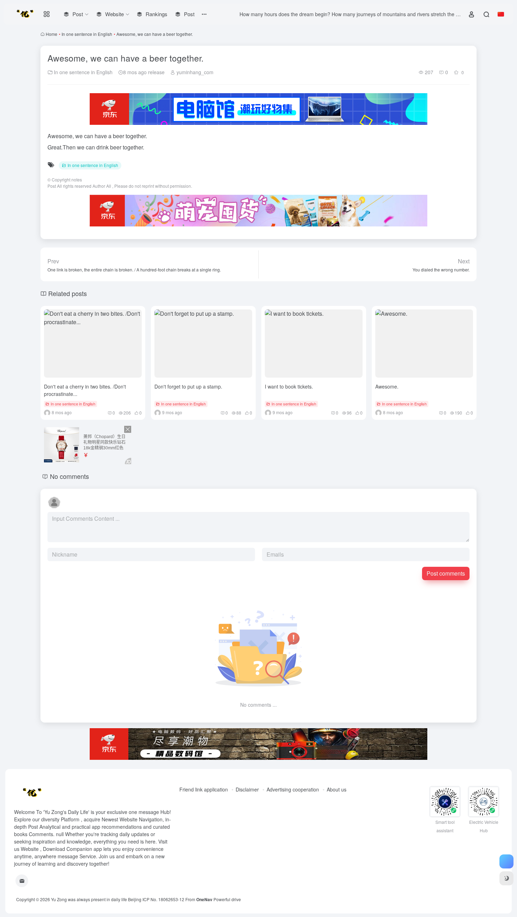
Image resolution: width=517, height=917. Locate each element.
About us (336, 789)
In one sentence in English (87, 34)
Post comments (446, 573)
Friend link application (203, 789)
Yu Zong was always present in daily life (89, 899)
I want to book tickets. (289, 386)
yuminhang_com (194, 72)
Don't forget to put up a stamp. (188, 386)
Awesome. (386, 386)
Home (51, 34)
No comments (69, 476)
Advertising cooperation (293, 789)
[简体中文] (501, 14)
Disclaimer (247, 789)
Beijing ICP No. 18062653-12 (156, 899)
